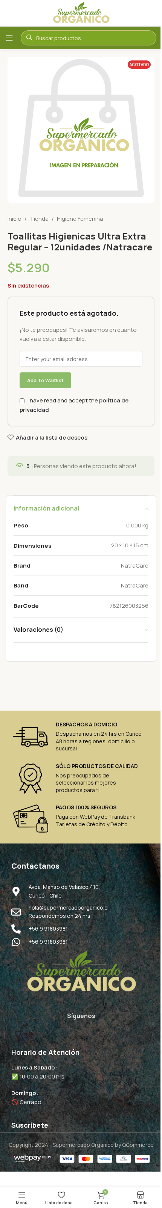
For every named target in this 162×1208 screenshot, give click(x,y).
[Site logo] (81, 13)
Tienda (39, 219)
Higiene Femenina (80, 219)
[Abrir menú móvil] (9, 37)
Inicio (14, 219)
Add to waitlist (45, 380)
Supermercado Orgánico (83, 1144)
